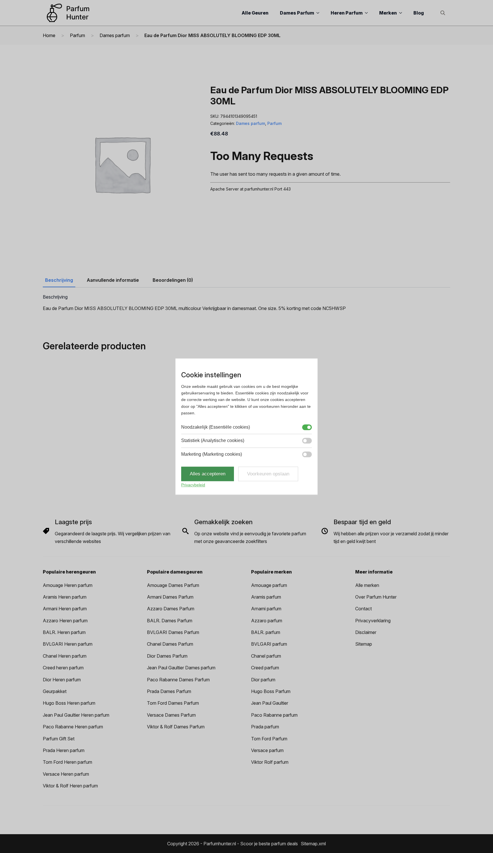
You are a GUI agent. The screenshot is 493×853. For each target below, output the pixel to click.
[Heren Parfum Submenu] (368, 13)
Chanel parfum (266, 656)
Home (49, 35)
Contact (363, 608)
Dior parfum (263, 679)
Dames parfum (115, 35)
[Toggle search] (442, 12)
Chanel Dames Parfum (170, 644)
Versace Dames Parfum (171, 715)
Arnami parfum (266, 608)
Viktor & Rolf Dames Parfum (176, 727)
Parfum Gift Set (58, 738)
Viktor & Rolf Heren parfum (70, 786)
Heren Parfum (347, 13)
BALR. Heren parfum (64, 632)
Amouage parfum (269, 585)
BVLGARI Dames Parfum (173, 632)
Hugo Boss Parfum (270, 691)
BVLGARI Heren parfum (67, 644)
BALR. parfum (265, 632)
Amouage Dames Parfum (173, 585)
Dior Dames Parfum (167, 656)
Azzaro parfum (266, 620)
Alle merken (367, 585)
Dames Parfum (297, 13)
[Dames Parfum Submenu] (319, 13)
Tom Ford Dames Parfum (173, 703)
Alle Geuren (255, 13)
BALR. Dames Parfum (169, 620)
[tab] (59, 280)
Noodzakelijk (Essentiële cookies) (215, 427)
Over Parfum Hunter (376, 597)
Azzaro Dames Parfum (170, 608)
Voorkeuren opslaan (268, 474)
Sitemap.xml (313, 843)
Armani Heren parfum (65, 608)
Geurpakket (54, 691)
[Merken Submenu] (402, 13)
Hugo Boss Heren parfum (69, 703)
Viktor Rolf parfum (269, 762)
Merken (388, 13)
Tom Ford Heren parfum (67, 762)
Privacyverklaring (373, 620)
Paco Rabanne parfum (274, 715)
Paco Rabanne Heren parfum (73, 727)
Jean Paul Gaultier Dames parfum (181, 667)
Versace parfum (267, 750)
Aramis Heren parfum (64, 597)
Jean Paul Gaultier (269, 703)
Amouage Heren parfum (67, 585)
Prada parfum (265, 727)
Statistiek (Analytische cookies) (212, 440)
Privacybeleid (193, 485)
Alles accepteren (207, 474)
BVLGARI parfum (269, 644)
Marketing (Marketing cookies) (211, 454)
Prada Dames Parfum (169, 691)
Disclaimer (365, 632)
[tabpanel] (246, 303)
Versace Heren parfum (66, 774)
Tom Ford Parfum (269, 738)
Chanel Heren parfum (64, 656)
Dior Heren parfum (62, 679)
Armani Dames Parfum (170, 597)
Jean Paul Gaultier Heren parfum (76, 715)
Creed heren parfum (63, 667)
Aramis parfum (266, 597)
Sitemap (363, 644)
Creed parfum (265, 667)
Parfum (77, 35)
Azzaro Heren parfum (65, 620)
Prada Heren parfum (63, 750)
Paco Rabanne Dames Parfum (178, 679)
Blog (418, 13)
